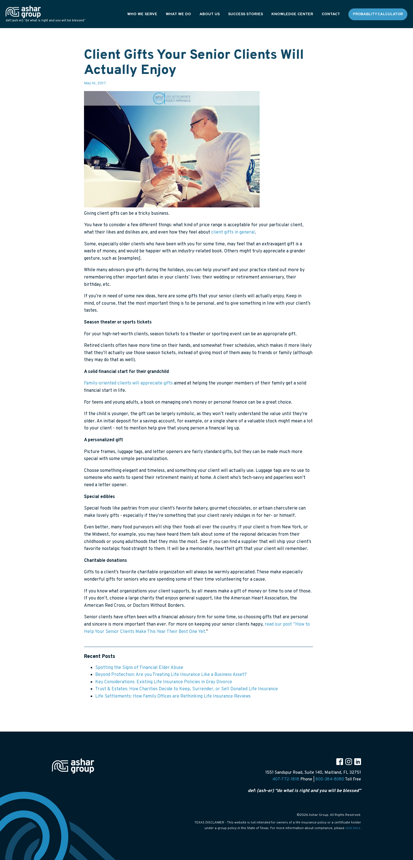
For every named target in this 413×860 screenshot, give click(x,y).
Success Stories (245, 14)
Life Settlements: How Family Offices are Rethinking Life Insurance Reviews (173, 696)
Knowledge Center (292, 14)
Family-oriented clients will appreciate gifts (128, 383)
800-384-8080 (330, 779)
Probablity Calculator (378, 14)
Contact (331, 14)
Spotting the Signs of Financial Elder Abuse (139, 668)
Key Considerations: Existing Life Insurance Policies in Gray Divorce (163, 682)
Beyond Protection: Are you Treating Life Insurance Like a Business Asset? (171, 675)
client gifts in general (233, 232)
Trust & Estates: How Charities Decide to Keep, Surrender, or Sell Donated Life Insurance (186, 689)
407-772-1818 (285, 779)
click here (352, 828)
